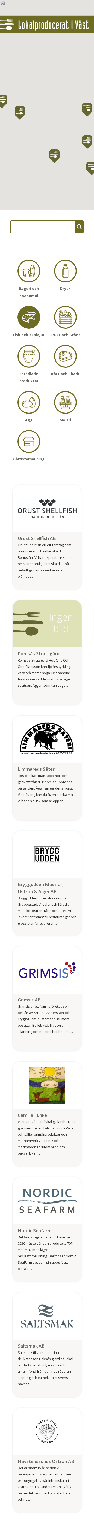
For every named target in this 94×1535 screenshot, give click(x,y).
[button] (20, 113)
